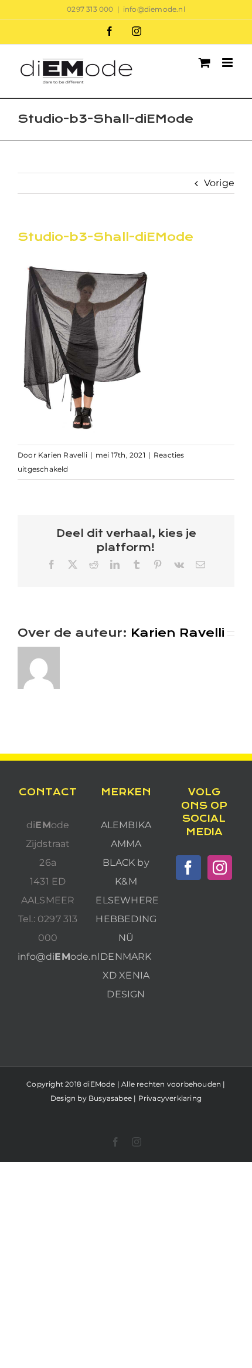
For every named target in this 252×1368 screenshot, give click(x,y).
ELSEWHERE (127, 900)
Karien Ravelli (62, 455)
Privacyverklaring (170, 1098)
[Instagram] (219, 867)
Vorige (219, 183)
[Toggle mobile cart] (204, 62)
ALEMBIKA (126, 825)
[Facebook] (188, 867)
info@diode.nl (59, 956)
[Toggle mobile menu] (228, 62)
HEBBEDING (126, 919)
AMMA (126, 843)
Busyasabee (110, 1098)
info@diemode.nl (154, 9)
